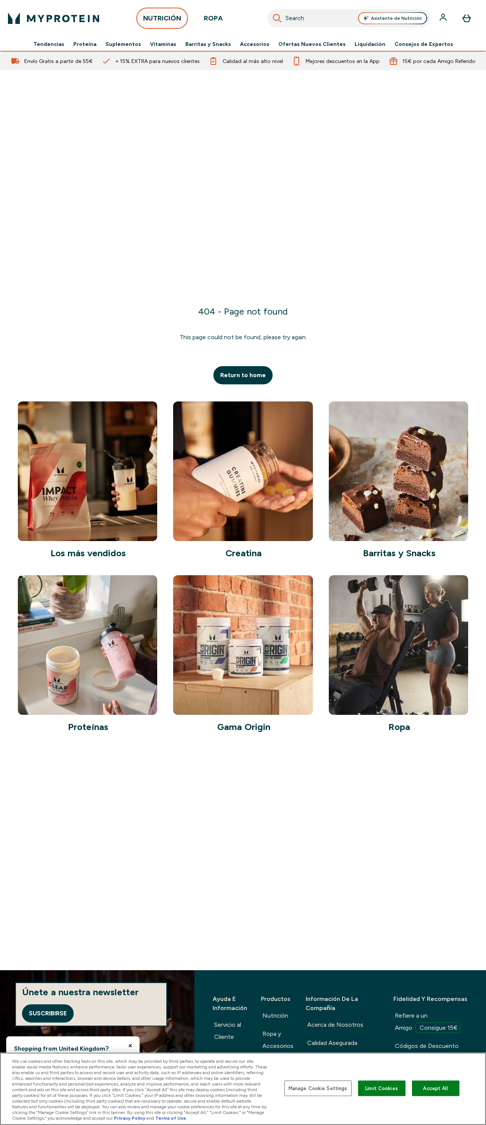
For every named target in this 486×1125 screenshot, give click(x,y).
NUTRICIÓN (162, 18)
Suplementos (123, 44)
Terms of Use (170, 1118)
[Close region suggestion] (130, 1046)
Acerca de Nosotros (335, 1024)
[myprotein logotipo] (53, 18)
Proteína (84, 44)
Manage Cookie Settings (318, 1088)
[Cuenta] (443, 18)
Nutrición (275, 1015)
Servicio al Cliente (227, 1030)
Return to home (243, 375)
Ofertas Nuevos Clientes (312, 44)
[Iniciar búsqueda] (277, 18)
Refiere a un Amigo (426, 1021)
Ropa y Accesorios (277, 1040)
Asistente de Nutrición (396, 18)
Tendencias (48, 44)
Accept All (435, 1088)
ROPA (213, 18)
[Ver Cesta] (466, 18)
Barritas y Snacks (208, 44)
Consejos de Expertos (423, 44)
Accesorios (254, 44)
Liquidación (370, 44)
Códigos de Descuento (427, 1046)
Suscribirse (48, 1013)
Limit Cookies (381, 1088)
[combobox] (348, 18)
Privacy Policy (129, 1118)
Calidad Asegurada (332, 1043)
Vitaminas (163, 44)
